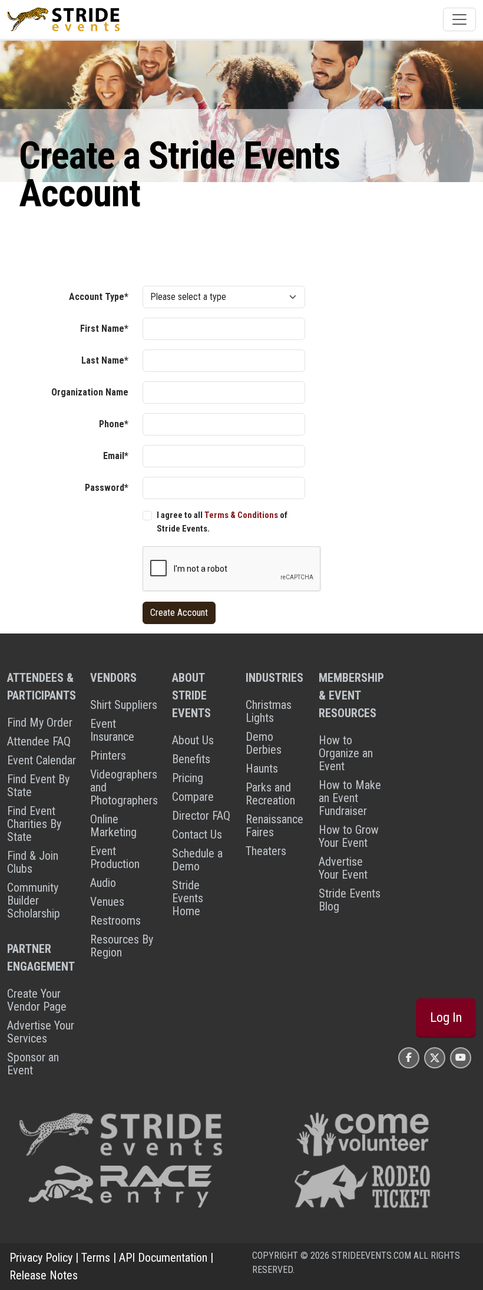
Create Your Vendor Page (37, 1000)
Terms (95, 1258)
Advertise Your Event (343, 868)
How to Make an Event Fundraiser (350, 798)
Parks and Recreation (270, 793)
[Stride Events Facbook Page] (409, 1057)
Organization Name (89, 392)
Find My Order (39, 722)
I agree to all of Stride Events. (222, 522)
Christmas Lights (269, 711)
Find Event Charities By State (34, 824)
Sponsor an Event (33, 1063)
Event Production (115, 857)
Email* (115, 455)
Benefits (191, 759)
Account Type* (98, 296)
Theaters (266, 851)
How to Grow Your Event (349, 836)
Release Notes (43, 1275)
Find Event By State (38, 785)
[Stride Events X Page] (434, 1057)
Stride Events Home (187, 898)
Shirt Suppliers (123, 705)
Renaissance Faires (274, 825)
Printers (108, 755)
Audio (103, 883)
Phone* (113, 424)
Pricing (187, 778)
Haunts (262, 768)
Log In (446, 1017)
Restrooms (115, 920)
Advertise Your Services (40, 1031)
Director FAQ (201, 816)
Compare (193, 797)
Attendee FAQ (39, 741)
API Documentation (163, 1258)
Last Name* (104, 360)
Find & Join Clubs (32, 862)
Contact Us (197, 834)
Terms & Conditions (241, 515)
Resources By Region (121, 945)
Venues (107, 902)
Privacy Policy (40, 1258)
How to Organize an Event (346, 753)
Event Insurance (112, 730)
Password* (106, 487)
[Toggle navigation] (459, 19)
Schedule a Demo (197, 859)
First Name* (104, 328)
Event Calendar (41, 760)
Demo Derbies (264, 743)
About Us (193, 740)
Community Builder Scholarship (33, 900)
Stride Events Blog (350, 899)
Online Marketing (113, 825)
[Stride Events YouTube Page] (461, 1057)
